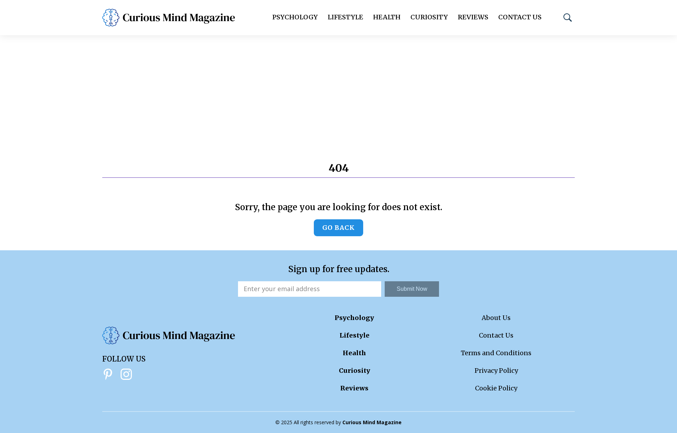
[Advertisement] (338, 88)
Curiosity (429, 17)
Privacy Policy (496, 370)
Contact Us (520, 17)
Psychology (295, 17)
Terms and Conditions (496, 353)
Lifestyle (345, 17)
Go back (338, 228)
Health (387, 17)
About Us (496, 318)
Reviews (473, 17)
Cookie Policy (496, 388)
